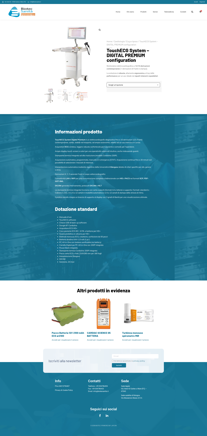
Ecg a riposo (132, 41)
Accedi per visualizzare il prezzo (65, 340)
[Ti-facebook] (100, 415)
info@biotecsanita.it (101, 391)
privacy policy (139, 361)
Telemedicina (169, 12)
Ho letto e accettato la (129, 361)
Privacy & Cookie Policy (64, 390)
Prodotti (143, 12)
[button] (192, 12)
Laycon (114, 425)
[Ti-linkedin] (107, 415)
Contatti (183, 12)
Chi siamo (130, 12)
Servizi (155, 12)
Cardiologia (119, 41)
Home (118, 12)
